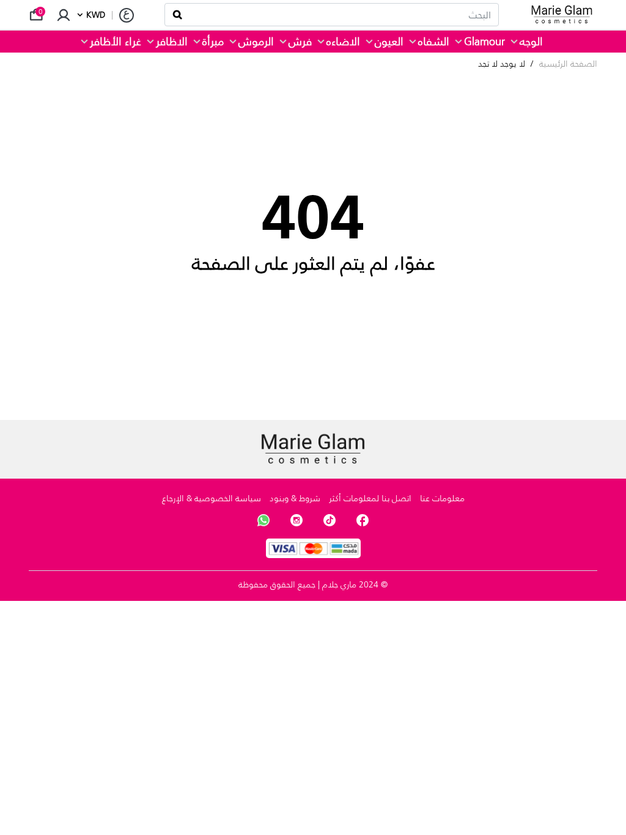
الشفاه (433, 41)
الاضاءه (343, 41)
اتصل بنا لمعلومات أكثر (370, 498)
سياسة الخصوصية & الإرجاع (211, 498)
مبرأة (213, 41)
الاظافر (172, 41)
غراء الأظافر (115, 41)
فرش (300, 41)
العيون (389, 41)
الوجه (531, 41)
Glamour (484, 41)
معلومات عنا (442, 498)
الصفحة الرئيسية (568, 63)
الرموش (256, 41)
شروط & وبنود (295, 498)
